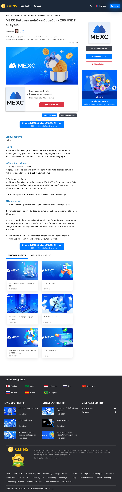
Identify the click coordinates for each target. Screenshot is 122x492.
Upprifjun (110, 473)
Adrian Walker (21, 31)
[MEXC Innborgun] (10, 423)
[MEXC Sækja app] (57, 337)
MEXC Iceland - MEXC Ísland (17, 489)
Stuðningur (97, 473)
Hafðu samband (86, 478)
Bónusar (37, 6)
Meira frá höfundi (41, 255)
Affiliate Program (33, 473)
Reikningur (63, 478)
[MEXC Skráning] (57, 270)
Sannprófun (23, 478)
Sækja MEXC (67, 482)
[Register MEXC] (99, 85)
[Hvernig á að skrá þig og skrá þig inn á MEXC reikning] (22, 337)
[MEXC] (99, 43)
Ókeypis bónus (100, 64)
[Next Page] (12, 363)
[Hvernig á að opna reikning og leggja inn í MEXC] (10, 435)
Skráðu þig (115, 6)
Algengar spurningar (15, 482)
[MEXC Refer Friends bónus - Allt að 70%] (22, 270)
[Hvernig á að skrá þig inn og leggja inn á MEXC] (22, 304)
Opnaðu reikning (49, 115)
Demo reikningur (34, 482)
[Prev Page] (7, 363)
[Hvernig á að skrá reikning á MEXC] (48, 411)
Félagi (74, 478)
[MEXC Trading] (18, 451)
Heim (8, 15)
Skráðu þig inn (38, 478)
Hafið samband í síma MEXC (42, 489)
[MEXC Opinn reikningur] (10, 411)
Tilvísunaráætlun (52, 482)
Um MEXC (18, 473)
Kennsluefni (25, 6)
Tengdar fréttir (17, 255)
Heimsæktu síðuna (68, 115)
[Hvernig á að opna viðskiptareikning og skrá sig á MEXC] (48, 435)
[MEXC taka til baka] (57, 304)
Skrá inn (74, 473)
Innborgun (85, 473)
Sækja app (10, 478)
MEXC (8, 473)
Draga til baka (61, 473)
